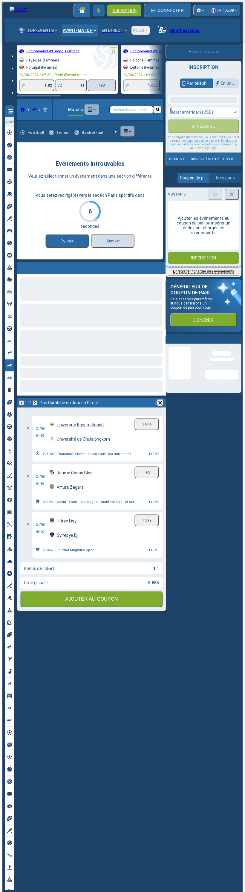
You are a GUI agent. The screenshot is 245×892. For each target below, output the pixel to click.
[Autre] (91, 109)
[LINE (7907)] (22, 110)
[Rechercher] (158, 109)
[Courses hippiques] (34, 110)
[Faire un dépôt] (99, 10)
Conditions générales (200, 212)
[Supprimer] (160, 266)
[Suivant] (37, 266)
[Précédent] (21, 266)
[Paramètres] (200, 10)
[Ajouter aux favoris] (113, 51)
